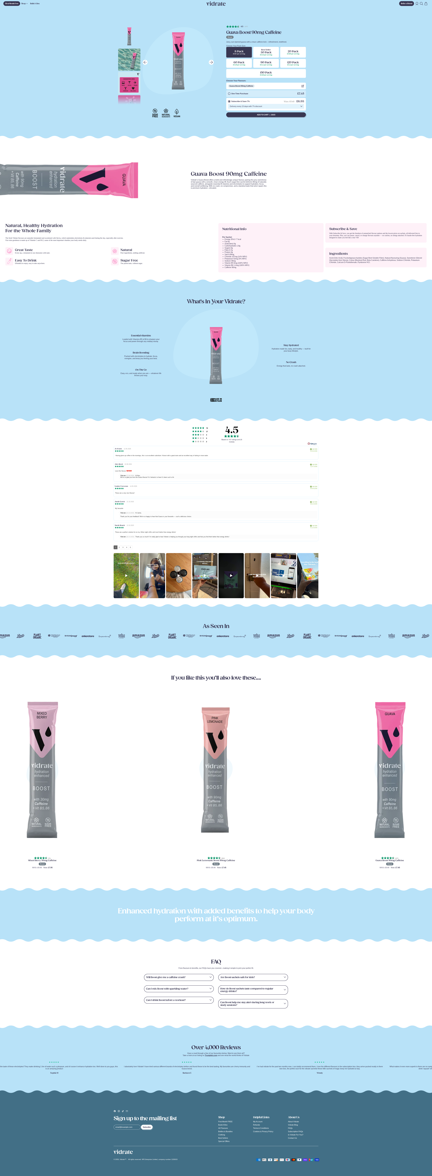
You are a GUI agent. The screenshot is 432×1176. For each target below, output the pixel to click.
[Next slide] (211, 62)
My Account (257, 1122)
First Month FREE (225, 1122)
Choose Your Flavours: (236, 81)
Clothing (221, 1135)
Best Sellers (223, 1138)
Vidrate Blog (293, 1125)
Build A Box (34, 3)
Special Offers (224, 1141)
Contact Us (292, 1138)
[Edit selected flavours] (303, 85)
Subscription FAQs (295, 1131)
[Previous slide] (145, 62)
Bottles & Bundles (225, 1131)
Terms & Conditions (261, 1128)
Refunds (256, 1125)
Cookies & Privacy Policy (263, 1131)
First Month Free (11, 3)
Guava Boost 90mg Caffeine (241, 86)
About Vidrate (293, 1122)
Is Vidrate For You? (295, 1135)
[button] (421, 3)
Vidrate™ (123, 1159)
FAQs (290, 1128)
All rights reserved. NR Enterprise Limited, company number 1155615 (153, 1159)
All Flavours (223, 1128)
